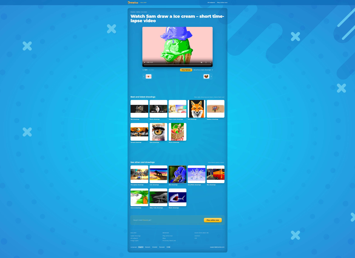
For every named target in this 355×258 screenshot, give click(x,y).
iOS (196, 238)
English (140, 247)
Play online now (222, 2)
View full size (186, 70)
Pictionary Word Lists (169, 240)
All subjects (211, 2)
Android (197, 236)
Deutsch (147, 247)
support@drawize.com (217, 247)
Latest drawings (136, 236)
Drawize (133, 12)
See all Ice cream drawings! (202, 70)
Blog (164, 238)
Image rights (134, 240)
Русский (162, 247)
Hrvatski (154, 247)
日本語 (168, 247)
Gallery (138, 12)
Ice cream (144, 12)
